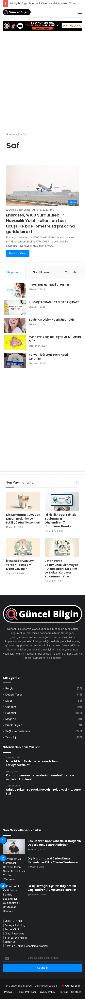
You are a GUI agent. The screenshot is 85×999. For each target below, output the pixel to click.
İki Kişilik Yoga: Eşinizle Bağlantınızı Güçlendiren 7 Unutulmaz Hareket (60, 520)
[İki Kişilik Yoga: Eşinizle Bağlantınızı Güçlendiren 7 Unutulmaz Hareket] (62, 501)
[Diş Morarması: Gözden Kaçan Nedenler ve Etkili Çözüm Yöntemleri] (23, 501)
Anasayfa (14, 134)
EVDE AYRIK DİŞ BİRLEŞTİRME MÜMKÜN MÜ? (55, 339)
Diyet (8, 700)
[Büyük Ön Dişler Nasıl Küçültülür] (15, 325)
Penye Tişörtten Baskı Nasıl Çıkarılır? (48, 357)
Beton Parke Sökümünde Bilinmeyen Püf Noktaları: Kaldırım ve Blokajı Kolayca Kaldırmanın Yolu (61, 568)
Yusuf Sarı (11, 941)
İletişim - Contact (70, 991)
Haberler (10, 712)
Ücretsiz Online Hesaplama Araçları (26, 945)
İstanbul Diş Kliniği (16, 937)
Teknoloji (10, 737)
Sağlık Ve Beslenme (17, 731)
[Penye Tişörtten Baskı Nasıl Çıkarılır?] (15, 360)
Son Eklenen (42, 272)
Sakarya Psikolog (15, 925)
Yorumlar (71, 272)
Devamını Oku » (17, 253)
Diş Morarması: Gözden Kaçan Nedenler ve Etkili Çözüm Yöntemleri (23, 518)
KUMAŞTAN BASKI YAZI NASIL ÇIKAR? (54, 302)
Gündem (10, 706)
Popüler (12, 272)
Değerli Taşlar (14, 694)
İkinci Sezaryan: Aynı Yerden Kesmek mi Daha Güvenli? (20, 565)
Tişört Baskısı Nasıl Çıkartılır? (50, 285)
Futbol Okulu (12, 929)
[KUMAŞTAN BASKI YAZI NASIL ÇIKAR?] (15, 307)
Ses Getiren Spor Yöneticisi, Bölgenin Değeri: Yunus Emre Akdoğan (54, 843)
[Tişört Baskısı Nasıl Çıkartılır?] (15, 290)
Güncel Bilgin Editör (19, 209)
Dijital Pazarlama (14, 933)
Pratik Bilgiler (13, 725)
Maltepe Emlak (14, 921)
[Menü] (80, 12)
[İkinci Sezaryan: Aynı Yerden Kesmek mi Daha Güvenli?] (23, 547)
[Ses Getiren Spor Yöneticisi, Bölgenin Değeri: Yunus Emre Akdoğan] (14, 846)
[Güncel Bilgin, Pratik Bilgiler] (17, 12)
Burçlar (9, 688)
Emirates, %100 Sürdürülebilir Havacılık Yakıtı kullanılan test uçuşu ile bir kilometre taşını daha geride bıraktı (40, 223)
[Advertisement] (42, 79)
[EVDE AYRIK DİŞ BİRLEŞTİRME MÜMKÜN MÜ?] (15, 342)
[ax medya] (42, 25)
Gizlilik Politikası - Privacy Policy (36, 991)
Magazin (10, 719)
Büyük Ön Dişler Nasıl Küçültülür (51, 320)
